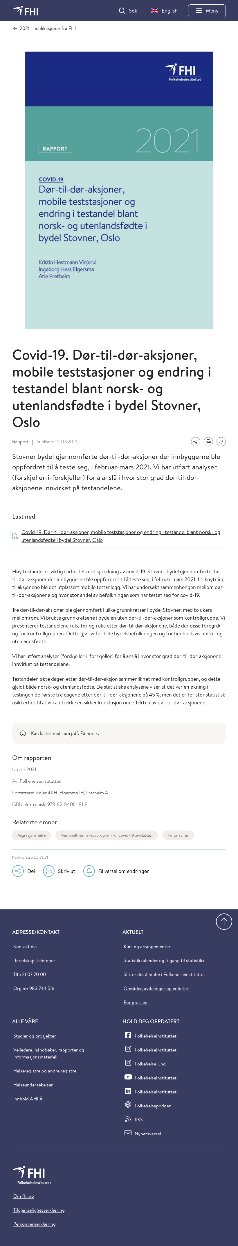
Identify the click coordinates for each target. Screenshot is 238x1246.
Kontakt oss (25, 946)
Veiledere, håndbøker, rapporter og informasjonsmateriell (48, 1053)
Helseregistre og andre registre (44, 1071)
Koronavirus (178, 835)
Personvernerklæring (34, 1224)
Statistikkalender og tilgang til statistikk (164, 960)
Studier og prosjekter (34, 1036)
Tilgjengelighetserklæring (39, 1210)
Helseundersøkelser (33, 1084)
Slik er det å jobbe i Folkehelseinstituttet (164, 974)
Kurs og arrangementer (147, 946)
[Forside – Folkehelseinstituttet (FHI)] (25, 10)
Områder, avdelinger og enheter (156, 988)
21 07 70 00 (34, 974)
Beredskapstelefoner (34, 960)
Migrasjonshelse (31, 835)
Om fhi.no (23, 1196)
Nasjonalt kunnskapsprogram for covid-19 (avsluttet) (107, 835)
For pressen (135, 1002)
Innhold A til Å (28, 1098)
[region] (119, 733)
